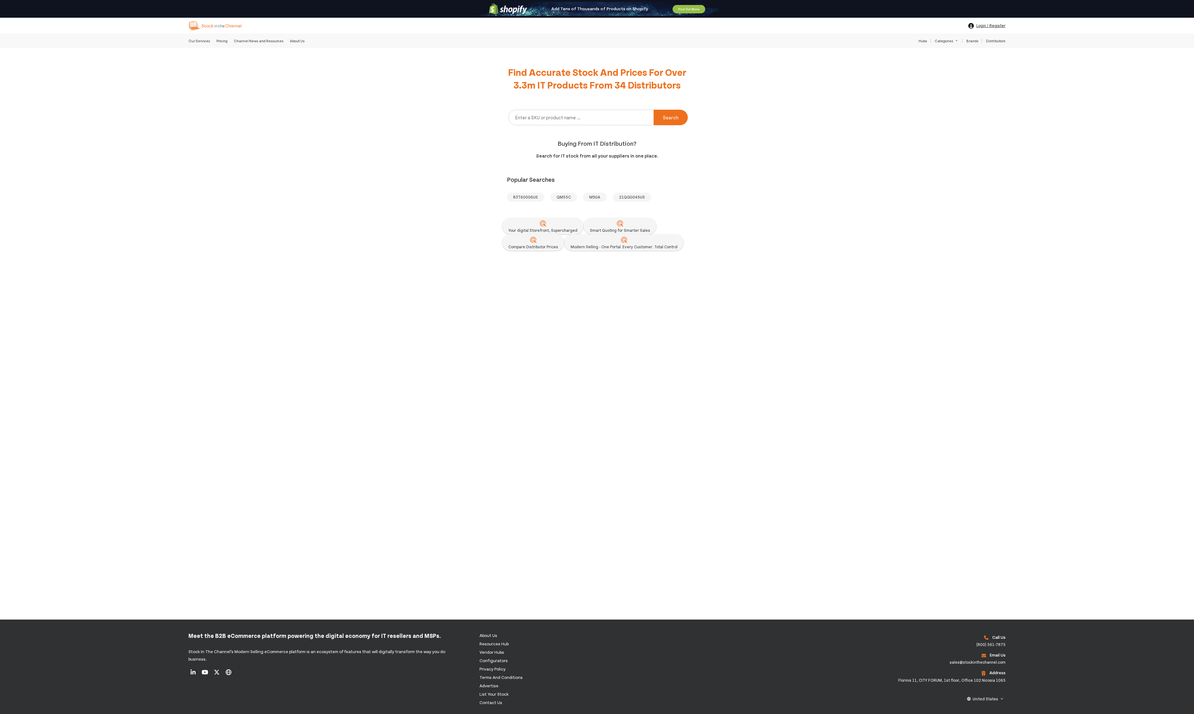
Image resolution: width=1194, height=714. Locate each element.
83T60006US (525, 197)
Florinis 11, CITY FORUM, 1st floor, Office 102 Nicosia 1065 (952, 680)
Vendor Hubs (491, 652)
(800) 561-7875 (991, 644)
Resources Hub (494, 643)
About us (488, 635)
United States (985, 698)
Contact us (490, 702)
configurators (493, 660)
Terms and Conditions (501, 677)
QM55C (564, 197)
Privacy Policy (492, 668)
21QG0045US (632, 197)
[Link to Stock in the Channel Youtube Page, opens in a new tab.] (205, 674)
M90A (594, 197)
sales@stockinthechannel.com (978, 662)
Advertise (488, 685)
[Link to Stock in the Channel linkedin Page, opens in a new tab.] (193, 674)
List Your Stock (494, 694)
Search (670, 117)
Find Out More (689, 9)
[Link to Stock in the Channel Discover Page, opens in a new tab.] (228, 674)
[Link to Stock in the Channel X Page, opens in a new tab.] (217, 674)
